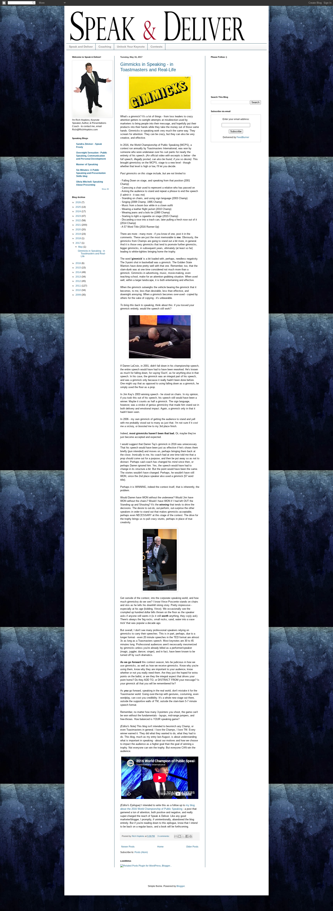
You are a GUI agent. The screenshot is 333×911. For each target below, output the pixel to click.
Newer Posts (128, 846)
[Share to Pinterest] (191, 836)
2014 (79, 272)
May (80, 247)
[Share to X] (183, 836)
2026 (79, 202)
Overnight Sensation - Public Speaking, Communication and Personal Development (91, 155)
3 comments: (163, 836)
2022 (79, 220)
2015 (79, 267)
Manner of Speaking (87, 164)
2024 (79, 211)
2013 (79, 276)
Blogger (181, 886)
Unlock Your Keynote (131, 46)
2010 (79, 290)
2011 (79, 285)
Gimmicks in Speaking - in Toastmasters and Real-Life (148, 67)
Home (160, 846)
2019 (79, 234)
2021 (79, 225)
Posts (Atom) (141, 852)
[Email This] (176, 836)
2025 (79, 207)
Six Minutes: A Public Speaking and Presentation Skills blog (91, 173)
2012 (79, 281)
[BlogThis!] (180, 836)
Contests (156, 46)
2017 (79, 243)
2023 (79, 216)
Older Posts (192, 846)
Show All (105, 189)
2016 (79, 263)
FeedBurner (243, 137)
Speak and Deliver (81, 46)
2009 (79, 294)
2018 (79, 238)
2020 (79, 229)
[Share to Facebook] (187, 836)
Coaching (104, 46)
